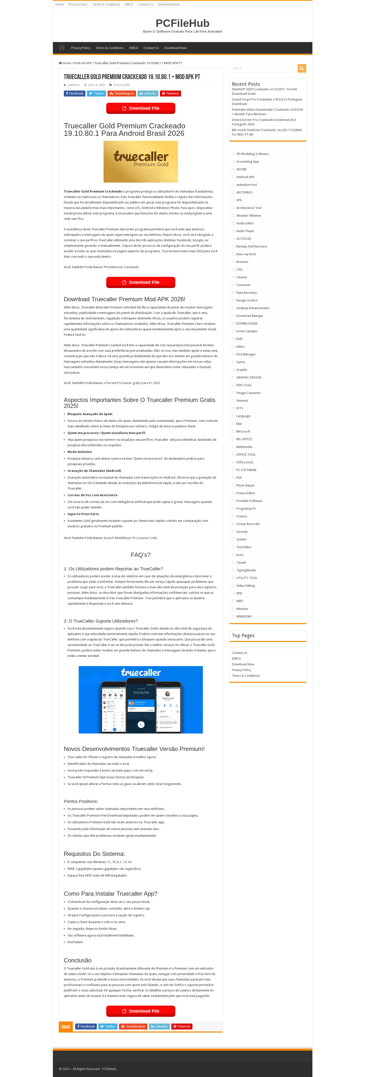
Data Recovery (246, 292)
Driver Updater (247, 331)
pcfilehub (74, 85)
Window (242, 609)
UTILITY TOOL (246, 578)
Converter (243, 285)
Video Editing (245, 585)
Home (59, 4)
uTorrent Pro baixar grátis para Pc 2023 (132, 383)
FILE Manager (246, 354)
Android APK (83, 63)
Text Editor (244, 547)
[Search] (302, 68)
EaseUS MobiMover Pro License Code (130, 538)
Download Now (168, 4)
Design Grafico (247, 300)
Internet (242, 400)
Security (242, 532)
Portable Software (249, 501)
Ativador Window (248, 215)
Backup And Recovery (251, 246)
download (90, 908)
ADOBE (241, 169)
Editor (240, 346)
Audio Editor (245, 223)
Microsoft (243, 431)
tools (240, 555)
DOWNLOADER (246, 323)
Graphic (242, 370)
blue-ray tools (246, 254)
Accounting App (247, 161)
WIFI (239, 601)
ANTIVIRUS (244, 192)
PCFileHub (183, 23)
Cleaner (241, 277)
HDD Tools (244, 385)
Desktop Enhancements (252, 308)
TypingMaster (246, 570)
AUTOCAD (243, 239)
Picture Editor (245, 493)
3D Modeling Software (252, 154)
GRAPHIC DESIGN (248, 377)
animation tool (246, 185)
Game (240, 362)
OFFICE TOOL (246, 454)
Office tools (244, 462)
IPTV (239, 408)
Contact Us (145, 4)
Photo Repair (245, 485)
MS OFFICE (244, 439)
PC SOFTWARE (246, 470)
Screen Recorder (248, 524)
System (241, 539)
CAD (239, 269)
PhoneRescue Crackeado (121, 267)
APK (239, 200)
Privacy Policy (78, 4)
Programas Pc (246, 508)
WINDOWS (244, 616)
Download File (144, 108)
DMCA (129, 4)
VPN (239, 593)
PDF (239, 478)
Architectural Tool (248, 208)
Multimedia (244, 447)
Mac (239, 424)
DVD (239, 339)
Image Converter (248, 393)
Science (241, 516)
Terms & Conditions (106, 4)
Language (243, 416)
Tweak (241, 562)
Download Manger (249, 316)
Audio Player (245, 231)
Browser (242, 262)
